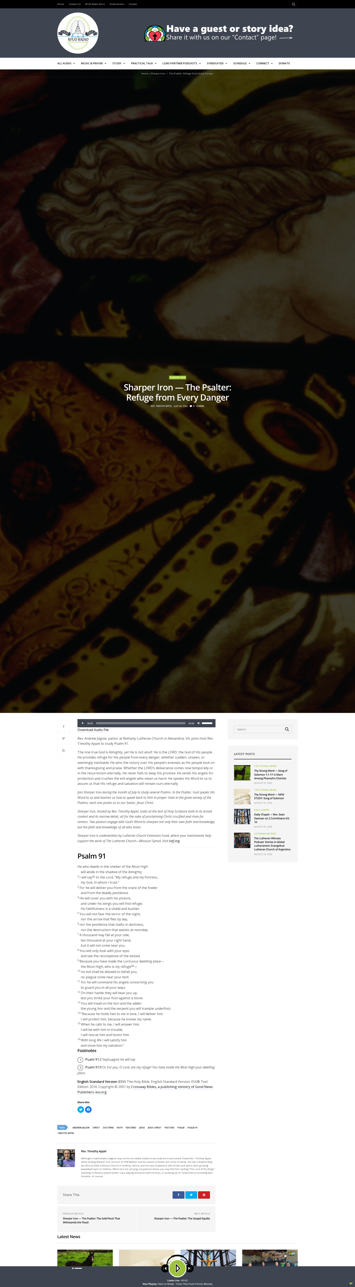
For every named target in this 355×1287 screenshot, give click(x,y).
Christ (96, 1127)
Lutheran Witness (265, 834)
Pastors (169, 1127)
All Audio (64, 63)
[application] (146, 723)
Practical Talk (142, 63)
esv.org (101, 1092)
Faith (120, 1127)
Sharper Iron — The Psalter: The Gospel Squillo (182, 1218)
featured (131, 1127)
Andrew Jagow (81, 1127)
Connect (262, 63)
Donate (133, 4)
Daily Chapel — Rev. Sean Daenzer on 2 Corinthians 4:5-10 (272, 818)
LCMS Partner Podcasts (180, 63)
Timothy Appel (66, 1133)
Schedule (240, 63)
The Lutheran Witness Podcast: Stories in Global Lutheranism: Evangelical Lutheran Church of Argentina (272, 843)
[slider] (207, 722)
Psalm (181, 1127)
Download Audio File (93, 730)
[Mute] (199, 723)
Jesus (142, 1127)
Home (60, 4)
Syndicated (215, 63)
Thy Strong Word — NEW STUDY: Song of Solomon (269, 796)
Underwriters (116, 4)
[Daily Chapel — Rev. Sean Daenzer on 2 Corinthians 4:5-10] (242, 816)
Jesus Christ (154, 1127)
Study (116, 63)
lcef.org (174, 841)
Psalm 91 (193, 1127)
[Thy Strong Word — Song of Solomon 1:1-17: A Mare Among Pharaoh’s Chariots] (242, 772)
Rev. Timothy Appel (161, 406)
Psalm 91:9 (93, 1067)
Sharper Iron (177, 377)
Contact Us (75, 4)
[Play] (83, 723)
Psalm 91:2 (93, 1059)
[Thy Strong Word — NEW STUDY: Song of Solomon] (242, 796)
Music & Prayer (92, 63)
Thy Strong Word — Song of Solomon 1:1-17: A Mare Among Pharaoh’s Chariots (270, 774)
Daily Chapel (262, 810)
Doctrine (108, 1127)
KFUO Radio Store (95, 4)
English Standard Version (97, 1081)
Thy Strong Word (265, 766)
